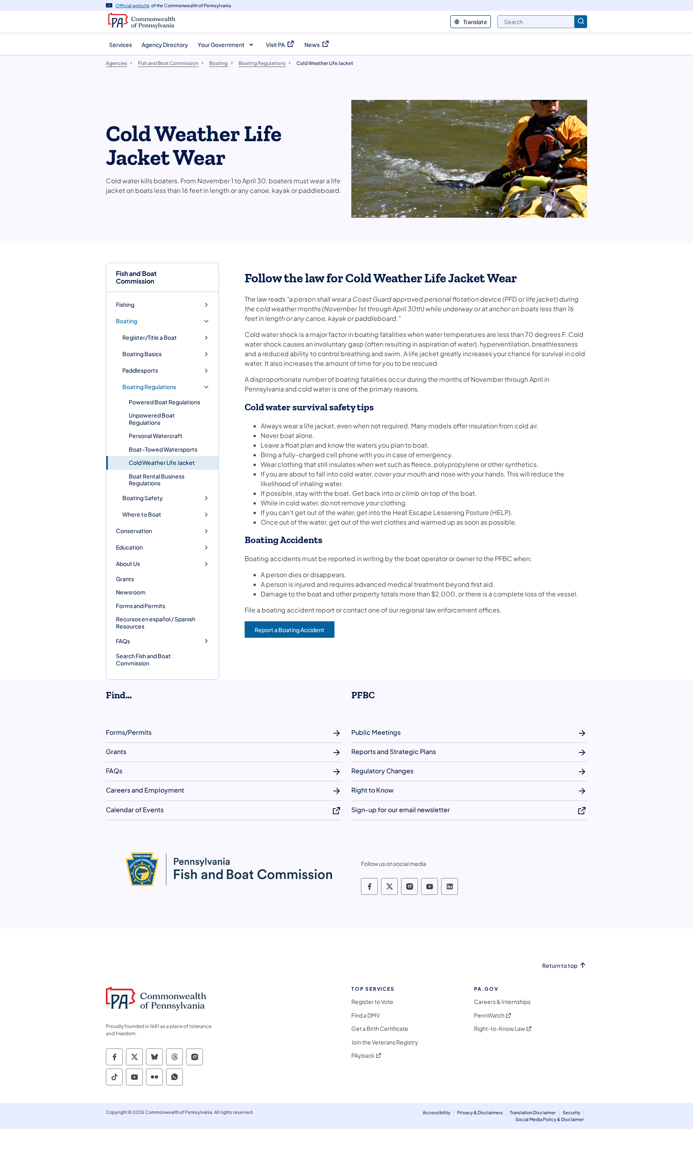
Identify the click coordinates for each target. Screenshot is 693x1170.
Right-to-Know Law (499, 1028)
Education (129, 547)
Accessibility (436, 1112)
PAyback (363, 1055)
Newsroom (131, 592)
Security (571, 1112)
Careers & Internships (502, 1001)
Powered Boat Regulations (164, 402)
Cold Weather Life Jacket (162, 462)
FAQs (123, 641)
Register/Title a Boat (149, 337)
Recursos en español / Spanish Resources (155, 622)
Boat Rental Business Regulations (156, 479)
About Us (128, 563)
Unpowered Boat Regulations (152, 419)
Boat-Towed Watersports (163, 449)
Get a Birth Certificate (379, 1028)
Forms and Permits (140, 605)
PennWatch (489, 1015)
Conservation (134, 530)
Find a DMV (365, 1015)
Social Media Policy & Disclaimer (549, 1119)
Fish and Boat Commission (136, 277)
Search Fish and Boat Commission (143, 659)
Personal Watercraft (155, 435)
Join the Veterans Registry (384, 1042)
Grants (125, 578)
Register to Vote (372, 1001)
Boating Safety (142, 498)
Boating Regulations (149, 386)
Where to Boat (141, 514)
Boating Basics (142, 354)
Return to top (560, 965)
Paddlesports (140, 370)
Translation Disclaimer (533, 1112)
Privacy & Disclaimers (480, 1112)
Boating (126, 321)
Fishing (125, 304)
